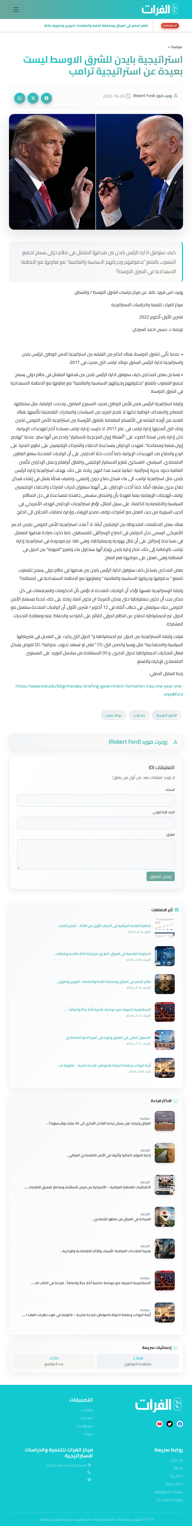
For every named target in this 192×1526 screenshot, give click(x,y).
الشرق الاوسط (166, 715)
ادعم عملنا (174, 1483)
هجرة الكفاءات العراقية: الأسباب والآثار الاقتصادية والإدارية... (105, 1251)
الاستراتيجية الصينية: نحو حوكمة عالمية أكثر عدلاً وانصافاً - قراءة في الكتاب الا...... (91, 1283)
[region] (96, 25)
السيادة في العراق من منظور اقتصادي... (121, 1219)
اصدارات (86, 1418)
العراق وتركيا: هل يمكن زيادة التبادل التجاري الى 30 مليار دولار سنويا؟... (98, 1123)
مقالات (87, 1410)
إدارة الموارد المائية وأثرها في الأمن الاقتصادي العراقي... (108, 1155)
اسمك (170, 789)
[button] (80, 25)
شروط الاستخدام (169, 1499)
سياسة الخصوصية (168, 1491)
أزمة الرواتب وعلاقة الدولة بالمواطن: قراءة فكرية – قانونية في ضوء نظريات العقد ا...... (86, 1315)
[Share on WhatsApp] (19, 98)
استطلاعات (84, 1425)
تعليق (170, 834)
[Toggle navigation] (16, 9)
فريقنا (178, 1467)
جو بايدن (139, 715)
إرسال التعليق (161, 876)
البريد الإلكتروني (163, 812)
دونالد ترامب (113, 715)
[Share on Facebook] (46, 98)
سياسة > (175, 46)
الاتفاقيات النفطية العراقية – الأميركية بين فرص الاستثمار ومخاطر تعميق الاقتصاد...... (87, 1187)
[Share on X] (33, 98)
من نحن (177, 1459)
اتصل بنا (176, 1475)
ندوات (88, 1433)
